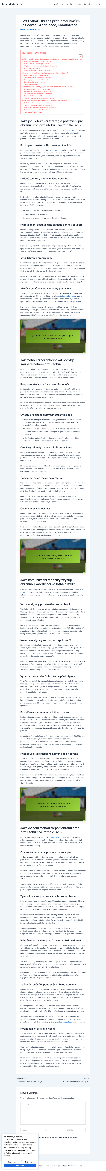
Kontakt (78, 4)
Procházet (88, 4)
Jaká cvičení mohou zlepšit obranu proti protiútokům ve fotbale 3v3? (46, 100)
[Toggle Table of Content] (79, 56)
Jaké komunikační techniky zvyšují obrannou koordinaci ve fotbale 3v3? (47, 87)
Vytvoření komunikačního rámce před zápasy (38, 93)
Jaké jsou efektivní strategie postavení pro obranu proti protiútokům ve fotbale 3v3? (52, 59)
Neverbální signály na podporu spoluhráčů (37, 91)
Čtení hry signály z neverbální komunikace (37, 80)
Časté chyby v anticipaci (31, 84)
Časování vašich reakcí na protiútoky (35, 82)
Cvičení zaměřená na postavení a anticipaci (37, 103)
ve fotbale (71, 130)
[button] (101, 4)
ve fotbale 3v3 (56, 837)
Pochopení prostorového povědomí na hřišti (38, 61)
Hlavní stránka (58, 4)
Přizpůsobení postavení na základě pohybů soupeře (40, 66)
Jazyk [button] (98, 4)
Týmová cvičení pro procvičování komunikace (38, 105)
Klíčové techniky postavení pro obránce (36, 64)
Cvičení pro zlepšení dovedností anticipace (37, 77)
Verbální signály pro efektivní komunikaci (37, 89)
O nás (69, 4)
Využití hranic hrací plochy (32, 68)
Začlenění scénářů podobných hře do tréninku (38, 110)
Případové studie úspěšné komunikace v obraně (39, 98)
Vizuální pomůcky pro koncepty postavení (37, 70)
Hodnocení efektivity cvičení (33, 112)
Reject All (29, 1162)
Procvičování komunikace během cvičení (36, 96)
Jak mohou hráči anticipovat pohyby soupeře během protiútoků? (45, 73)
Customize (12, 1162)
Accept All (20, 1165)
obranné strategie (65, 1022)
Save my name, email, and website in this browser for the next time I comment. (50, 1137)
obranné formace (68, 296)
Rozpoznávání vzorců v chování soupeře (36, 75)
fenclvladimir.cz (12, 4)
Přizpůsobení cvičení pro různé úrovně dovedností (40, 107)
